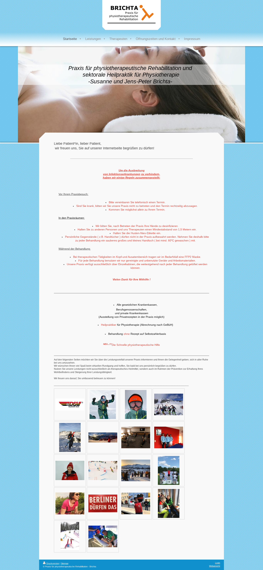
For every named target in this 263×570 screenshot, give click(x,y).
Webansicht (214, 566)
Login (217, 563)
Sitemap (64, 563)
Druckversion (52, 563)
